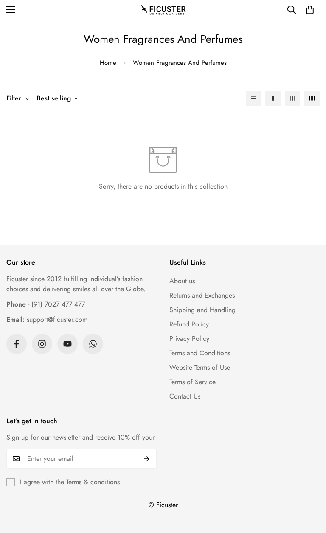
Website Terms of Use (199, 367)
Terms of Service (192, 382)
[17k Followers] (16, 344)
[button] (310, 10)
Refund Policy (189, 324)
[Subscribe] (147, 459)
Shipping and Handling (202, 310)
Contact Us (184, 396)
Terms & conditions (93, 482)
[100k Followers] (42, 344)
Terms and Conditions (199, 353)
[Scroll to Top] (309, 487)
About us (182, 281)
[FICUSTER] (163, 9)
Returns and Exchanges (202, 295)
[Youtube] (67, 344)
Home (108, 62)
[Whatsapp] (93, 344)
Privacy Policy (189, 338)
